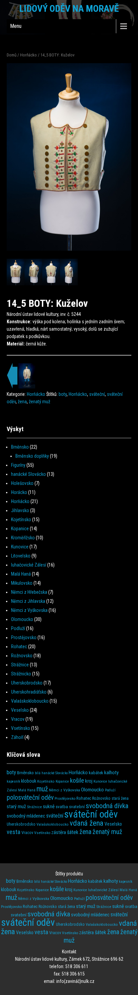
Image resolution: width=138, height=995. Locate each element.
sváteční (97, 394)
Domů (11, 54)
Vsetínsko (20, 728)
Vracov (17, 719)
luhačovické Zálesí (28, 565)
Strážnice (20, 664)
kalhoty (111, 773)
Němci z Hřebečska (29, 592)
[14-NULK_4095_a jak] (15, 272)
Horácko (19, 492)
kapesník (13, 781)
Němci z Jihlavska (28, 601)
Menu (15, 26)
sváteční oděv (91, 814)
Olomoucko (22, 619)
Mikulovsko (21, 583)
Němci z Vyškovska (29, 610)
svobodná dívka (107, 805)
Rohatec (19, 646)
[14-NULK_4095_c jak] (51, 272)
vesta (13, 831)
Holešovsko (22, 483)
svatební (77, 806)
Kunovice (19, 546)
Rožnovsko (21, 655)
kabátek (96, 772)
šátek (72, 832)
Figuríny (18, 465)
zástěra (58, 832)
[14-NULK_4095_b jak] (33, 272)
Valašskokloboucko (30, 701)
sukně (49, 806)
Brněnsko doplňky (32, 456)
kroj (88, 781)
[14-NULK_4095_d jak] (69, 272)
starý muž (16, 806)
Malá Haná (21, 574)
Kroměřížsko (23, 537)
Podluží (18, 628)
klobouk (28, 781)
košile (77, 780)
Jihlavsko (20, 510)
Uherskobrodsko (27, 683)
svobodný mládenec (26, 816)
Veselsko (20, 710)
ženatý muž (39, 401)
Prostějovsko (24, 637)
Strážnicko (21, 673)
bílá (38, 773)
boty (63, 394)
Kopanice (20, 528)
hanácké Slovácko (28, 474)
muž (42, 789)
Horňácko (28, 54)
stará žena (120, 798)
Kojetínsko (21, 519)
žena (22, 401)
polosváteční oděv (30, 797)
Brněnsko (20, 447)
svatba (62, 806)
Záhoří (17, 737)
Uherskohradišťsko (29, 692)
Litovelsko (20, 555)
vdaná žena (87, 823)
